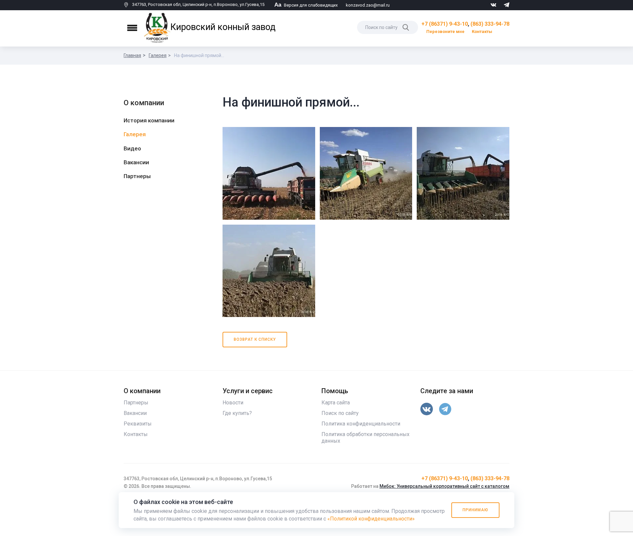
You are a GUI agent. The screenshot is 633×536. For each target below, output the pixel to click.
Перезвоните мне (445, 31)
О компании (144, 103)
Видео (132, 148)
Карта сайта (335, 402)
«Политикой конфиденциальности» (371, 519)
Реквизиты (138, 424)
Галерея (157, 55)
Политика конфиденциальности (360, 424)
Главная (132, 55)
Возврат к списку (255, 339)
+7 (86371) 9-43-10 (444, 24)
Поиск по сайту (340, 413)
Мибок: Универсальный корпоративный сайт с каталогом (444, 486)
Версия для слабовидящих (306, 5)
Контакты (482, 31)
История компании (149, 120)
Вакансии (136, 162)
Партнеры (137, 176)
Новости (233, 402)
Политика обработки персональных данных (365, 437)
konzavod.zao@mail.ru (368, 5)
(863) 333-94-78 (489, 24)
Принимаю (475, 510)
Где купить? (237, 413)
